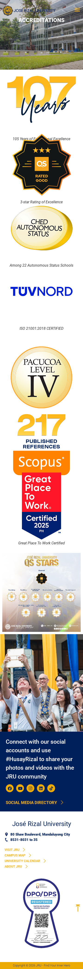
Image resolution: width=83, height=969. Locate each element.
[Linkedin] (41, 788)
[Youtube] (20, 788)
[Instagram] (30, 788)
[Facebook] (10, 788)
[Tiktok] (51, 788)
